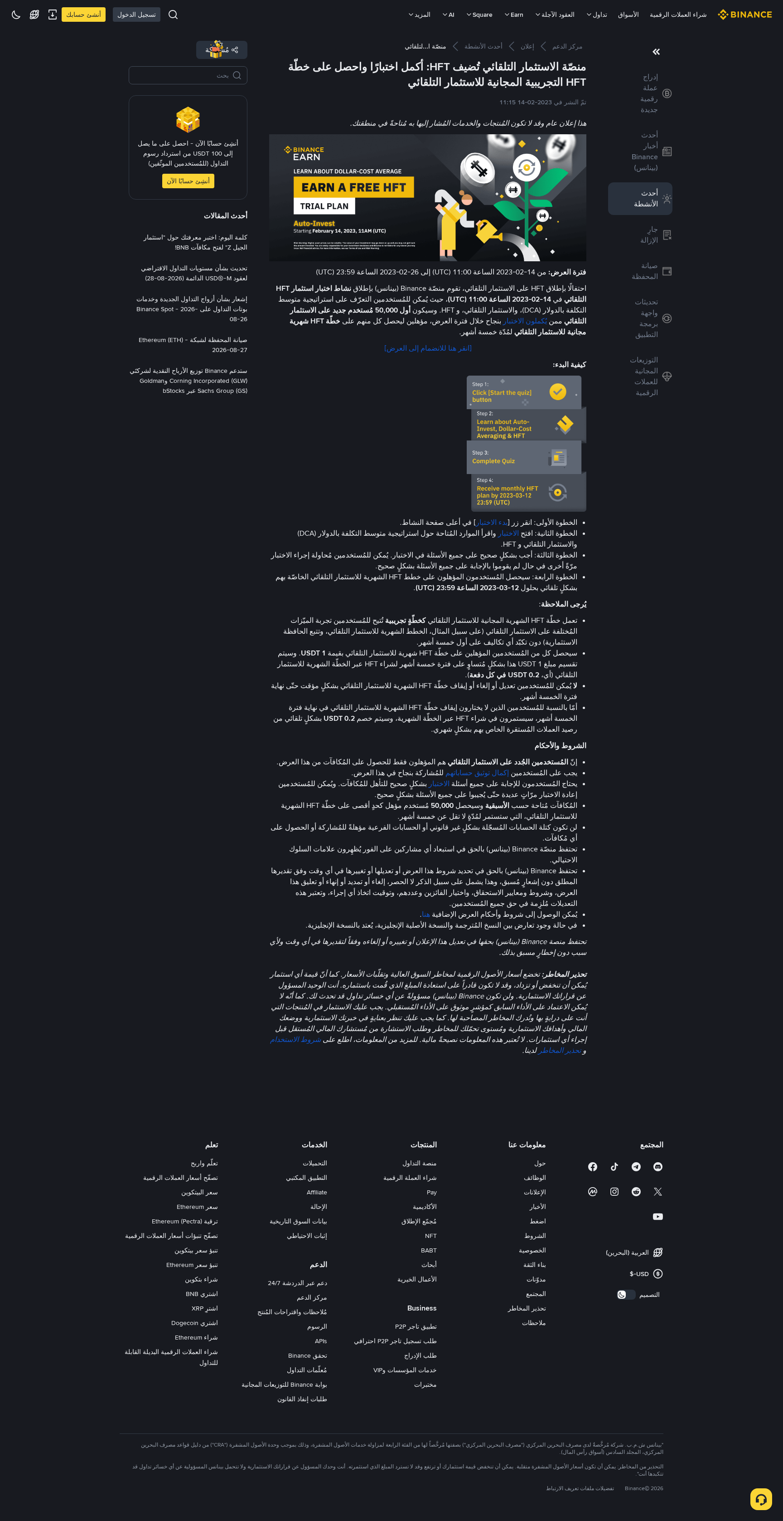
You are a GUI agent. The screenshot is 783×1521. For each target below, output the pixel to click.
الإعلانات (535, 1192)
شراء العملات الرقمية (678, 14)
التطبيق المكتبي (306, 1178)
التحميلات (315, 1163)
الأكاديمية (425, 1207)
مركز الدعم (312, 1297)
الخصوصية (532, 1250)
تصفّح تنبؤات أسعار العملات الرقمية (171, 1236)
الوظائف (535, 1178)
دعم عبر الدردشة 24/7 (297, 1283)
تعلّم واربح (204, 1163)
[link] (640, 93)
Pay (432, 1192)
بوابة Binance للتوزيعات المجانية (284, 1384)
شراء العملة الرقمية (410, 1178)
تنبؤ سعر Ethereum (192, 1265)
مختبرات (425, 1384)
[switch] (626, 1295)
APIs (321, 1341)
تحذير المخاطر (527, 1308)
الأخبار (538, 1207)
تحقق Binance (307, 1355)
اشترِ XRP (205, 1308)
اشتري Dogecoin (194, 1323)
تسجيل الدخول (136, 14)
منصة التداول (419, 1163)
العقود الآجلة (558, 14)
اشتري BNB (202, 1294)
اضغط (538, 1221)
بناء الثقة (534, 1265)
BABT (429, 1250)
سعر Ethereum (197, 1207)
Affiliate (317, 1192)
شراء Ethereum (196, 1337)
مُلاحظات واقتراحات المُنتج (292, 1312)
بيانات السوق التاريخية (298, 1221)
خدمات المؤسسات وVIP (405, 1370)
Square (483, 14)
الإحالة (318, 1207)
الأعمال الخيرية (417, 1279)
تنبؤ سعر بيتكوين (196, 1250)
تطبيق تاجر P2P (416, 1326)
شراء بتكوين (201, 1279)
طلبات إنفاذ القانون (302, 1399)
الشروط (535, 1236)
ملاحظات (534, 1323)
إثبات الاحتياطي (307, 1236)
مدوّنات (536, 1279)
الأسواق (628, 14)
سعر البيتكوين (199, 1192)
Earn (517, 14)
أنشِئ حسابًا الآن (188, 181)
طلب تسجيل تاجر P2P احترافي (395, 1341)
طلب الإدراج (420, 1355)
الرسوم (317, 1326)
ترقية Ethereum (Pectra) (185, 1221)
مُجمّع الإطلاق (419, 1221)
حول (540, 1163)
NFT (431, 1236)
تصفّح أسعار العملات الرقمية (180, 1178)
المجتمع (536, 1294)
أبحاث (429, 1265)
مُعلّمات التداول (307, 1370)
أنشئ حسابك (83, 14)
